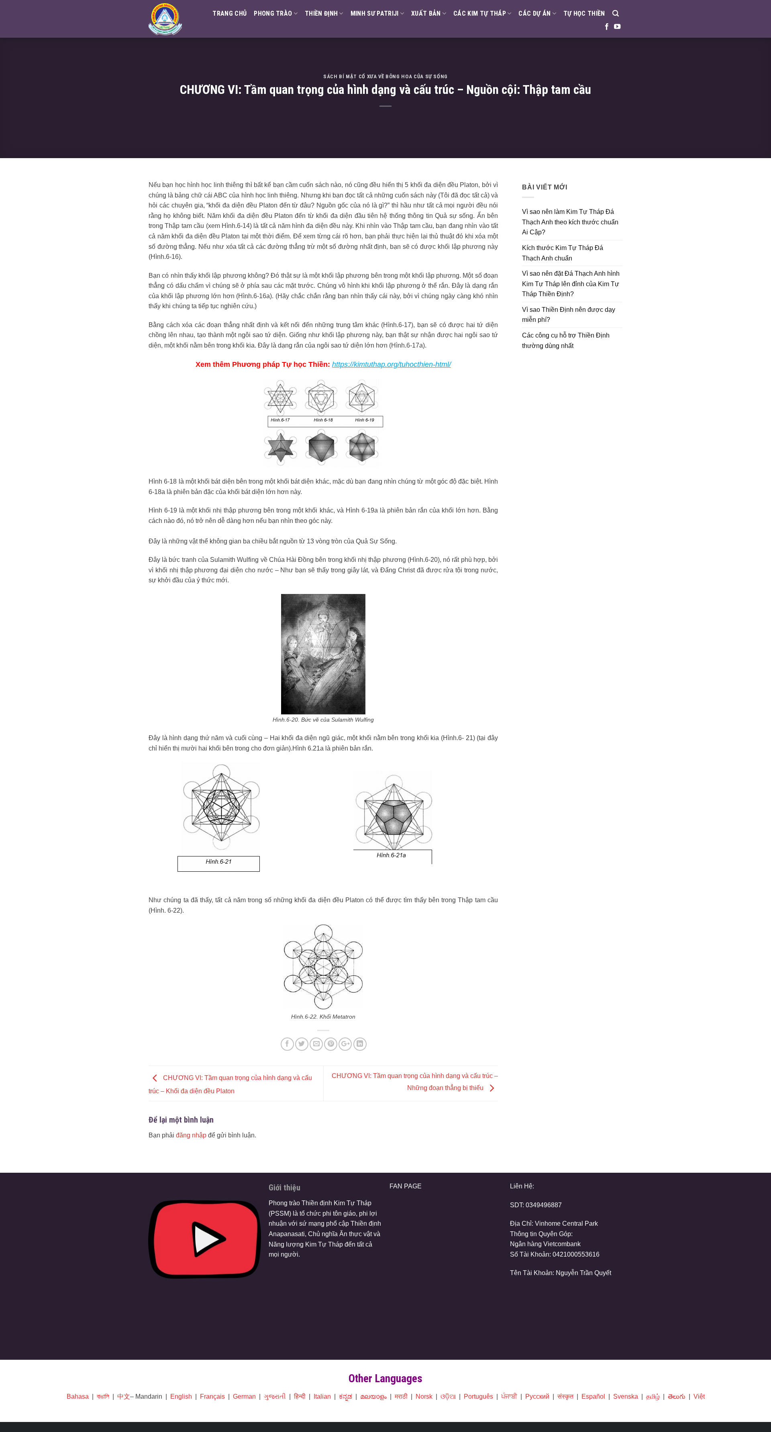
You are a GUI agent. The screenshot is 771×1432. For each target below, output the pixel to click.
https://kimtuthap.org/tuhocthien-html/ (391, 364)
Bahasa (78, 1396)
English (181, 1396)
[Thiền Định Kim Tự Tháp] (165, 19)
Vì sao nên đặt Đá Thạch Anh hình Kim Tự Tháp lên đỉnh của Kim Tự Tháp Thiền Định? (571, 283)
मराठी (401, 1396)
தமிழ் (653, 1396)
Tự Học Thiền (584, 13)
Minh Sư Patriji (375, 13)
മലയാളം (373, 1396)
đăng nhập (191, 1135)
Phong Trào (273, 13)
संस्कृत (565, 1396)
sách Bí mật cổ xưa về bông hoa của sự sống (385, 76)
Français (212, 1396)
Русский (537, 1396)
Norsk (424, 1396)
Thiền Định (321, 13)
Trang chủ (229, 13)
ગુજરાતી (275, 1396)
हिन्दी (300, 1396)
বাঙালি (103, 1396)
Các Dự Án (534, 13)
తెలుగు (676, 1396)
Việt (699, 1396)
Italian (322, 1396)
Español (593, 1396)
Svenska (625, 1396)
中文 (123, 1396)
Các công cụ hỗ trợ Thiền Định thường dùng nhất (566, 340)
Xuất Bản (426, 13)
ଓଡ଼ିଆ (448, 1396)
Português (478, 1396)
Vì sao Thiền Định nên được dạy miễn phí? (568, 314)
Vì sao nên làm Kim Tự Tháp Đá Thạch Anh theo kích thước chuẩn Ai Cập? (570, 222)
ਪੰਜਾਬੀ (509, 1396)
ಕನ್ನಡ (345, 1396)
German (244, 1396)
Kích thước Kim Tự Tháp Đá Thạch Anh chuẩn (562, 253)
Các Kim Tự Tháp (479, 13)
